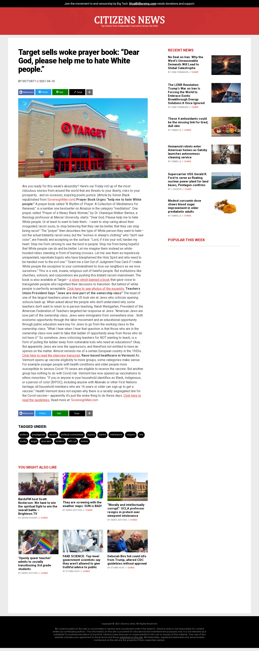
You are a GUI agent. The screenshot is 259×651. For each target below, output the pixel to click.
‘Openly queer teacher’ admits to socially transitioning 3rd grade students (34, 563)
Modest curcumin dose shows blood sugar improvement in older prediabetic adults (184, 206)
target (34, 441)
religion (131, 434)
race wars (46, 441)
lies (141, 434)
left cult (72, 441)
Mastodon (28, 92)
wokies (84, 441)
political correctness (72, 434)
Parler (44, 92)
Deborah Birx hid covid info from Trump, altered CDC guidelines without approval (127, 559)
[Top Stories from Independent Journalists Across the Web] (129, 29)
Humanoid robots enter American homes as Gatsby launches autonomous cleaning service (187, 152)
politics (24, 434)
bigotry (91, 434)
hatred (102, 434)
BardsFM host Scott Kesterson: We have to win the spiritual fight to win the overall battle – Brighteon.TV (37, 506)
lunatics (60, 441)
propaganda (38, 434)
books (23, 441)
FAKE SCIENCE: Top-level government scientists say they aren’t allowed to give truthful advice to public (81, 561)
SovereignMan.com (60, 199)
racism (53, 434)
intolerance (116, 434)
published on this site (131, 637)
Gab (60, 92)
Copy (79, 92)
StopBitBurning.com (142, 3)
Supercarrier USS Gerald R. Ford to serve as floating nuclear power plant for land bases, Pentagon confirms (188, 179)
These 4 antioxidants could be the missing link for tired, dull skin (188, 122)
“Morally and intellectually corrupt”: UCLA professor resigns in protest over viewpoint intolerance (125, 510)
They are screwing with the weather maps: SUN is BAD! (82, 504)
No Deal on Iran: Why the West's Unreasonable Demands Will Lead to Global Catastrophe (185, 62)
